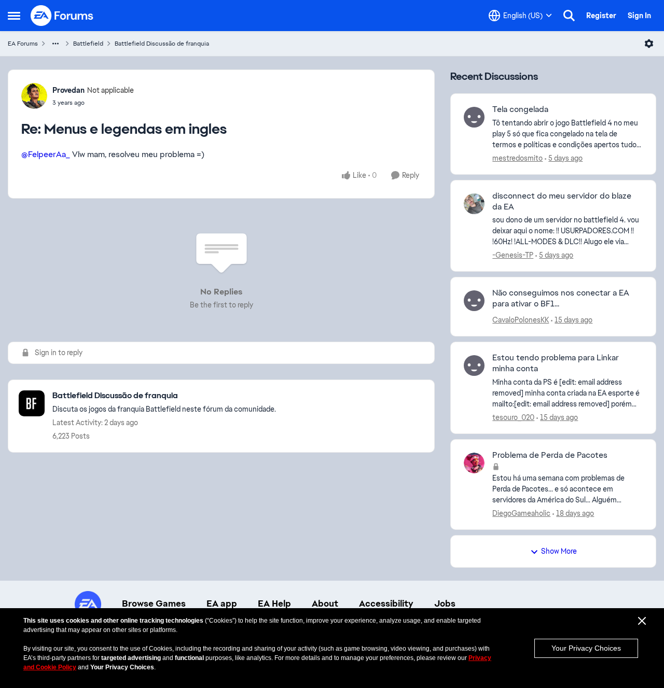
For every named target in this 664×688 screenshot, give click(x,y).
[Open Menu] (649, 43)
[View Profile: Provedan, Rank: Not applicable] (34, 96)
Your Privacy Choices (586, 648)
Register (601, 15)
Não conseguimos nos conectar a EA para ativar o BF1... (560, 298)
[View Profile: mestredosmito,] (474, 117)
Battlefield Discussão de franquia (162, 43)
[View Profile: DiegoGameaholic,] (474, 463)
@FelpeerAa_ (45, 154)
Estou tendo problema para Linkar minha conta (555, 363)
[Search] (569, 15)
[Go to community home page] (62, 15)
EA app (221, 603)
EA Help (274, 603)
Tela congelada (520, 109)
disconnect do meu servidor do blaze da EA (561, 201)
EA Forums (23, 43)
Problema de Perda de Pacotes (549, 455)
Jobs (444, 603)
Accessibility (386, 603)
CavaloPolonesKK (520, 320)
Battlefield (88, 43)
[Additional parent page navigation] (55, 43)
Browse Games (154, 603)
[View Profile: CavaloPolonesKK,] (474, 300)
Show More (559, 551)
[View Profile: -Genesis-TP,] (474, 203)
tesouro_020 (513, 417)
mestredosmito (517, 158)
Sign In (639, 15)
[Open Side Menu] (14, 15)
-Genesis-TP (512, 255)
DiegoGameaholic (521, 513)
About (325, 603)
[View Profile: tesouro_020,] (474, 365)
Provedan (68, 90)
